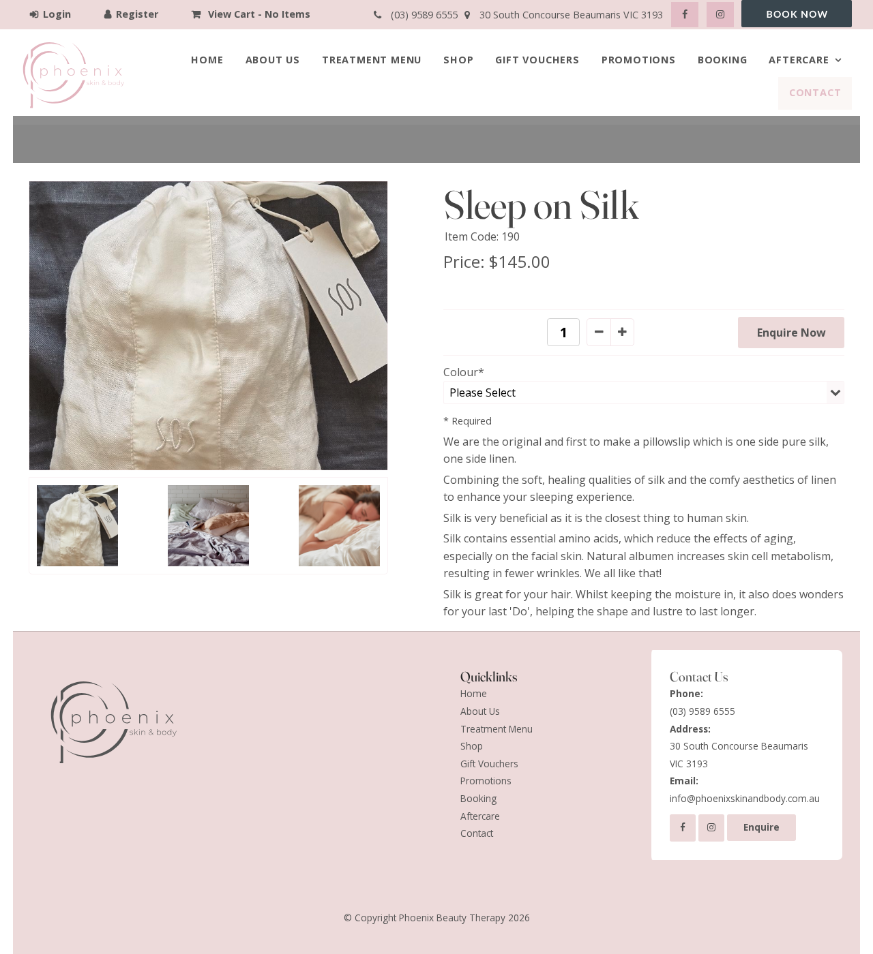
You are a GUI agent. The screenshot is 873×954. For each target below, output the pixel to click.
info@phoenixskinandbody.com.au (745, 789)
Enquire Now (791, 332)
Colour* (463, 372)
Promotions (639, 59)
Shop (458, 59)
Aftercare (799, 59)
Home (207, 59)
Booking (723, 59)
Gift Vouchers (537, 59)
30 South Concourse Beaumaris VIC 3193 (739, 746)
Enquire (761, 826)
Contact (815, 92)
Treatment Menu (371, 59)
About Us (273, 59)
